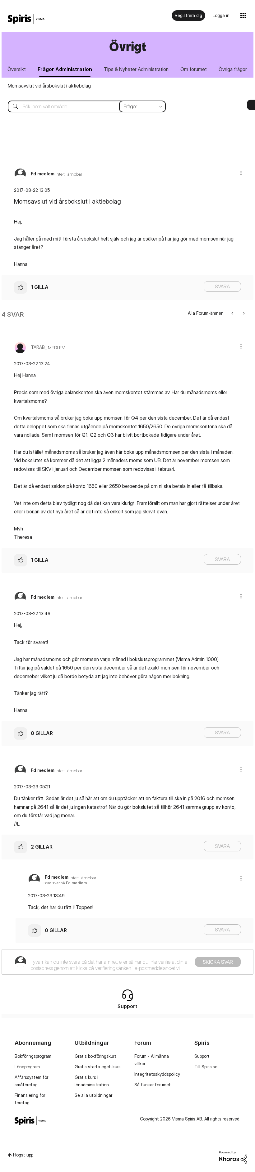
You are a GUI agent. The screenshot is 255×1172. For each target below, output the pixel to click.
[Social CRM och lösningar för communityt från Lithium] (233, 1157)
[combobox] (82, 106)
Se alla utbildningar (93, 1095)
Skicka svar (218, 962)
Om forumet (193, 69)
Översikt (16, 69)
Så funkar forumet (152, 1084)
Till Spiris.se (205, 1066)
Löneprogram (27, 1066)
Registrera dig (188, 15)
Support (202, 1056)
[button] (241, 173)
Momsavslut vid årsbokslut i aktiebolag (49, 86)
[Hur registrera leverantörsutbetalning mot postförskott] (232, 313)
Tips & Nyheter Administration (136, 69)
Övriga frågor (233, 69)
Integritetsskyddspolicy (157, 1074)
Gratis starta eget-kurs (98, 1066)
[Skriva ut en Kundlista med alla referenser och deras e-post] (243, 313)
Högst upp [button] (23, 1154)
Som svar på (65, 883)
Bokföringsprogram (33, 1056)
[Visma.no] (26, 19)
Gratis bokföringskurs (96, 1056)
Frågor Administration (65, 69)
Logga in (221, 15)
